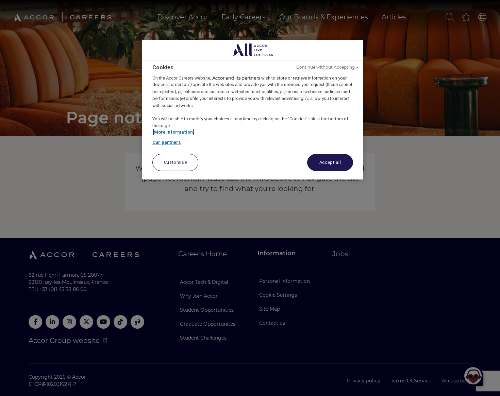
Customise (175, 162)
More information (173, 132)
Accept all (330, 162)
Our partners (166, 142)
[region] (252, 110)
